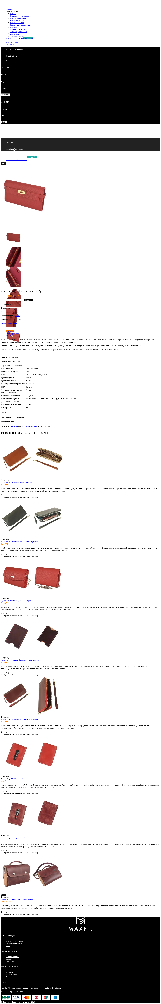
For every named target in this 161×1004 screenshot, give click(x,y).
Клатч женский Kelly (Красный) (17, 160)
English (3, 82)
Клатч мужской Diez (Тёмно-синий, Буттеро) (19, 541)
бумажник (5, 323)
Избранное (10, 977)
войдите (14, 426)
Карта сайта (11, 961)
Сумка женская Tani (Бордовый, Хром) (17, 899)
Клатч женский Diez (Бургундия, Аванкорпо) (20, 719)
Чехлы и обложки (17, 23)
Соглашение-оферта (14, 943)
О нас (8, 945)
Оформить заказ (12, 44)
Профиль (9, 972)
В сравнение (6, 308)
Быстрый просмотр (30, 497)
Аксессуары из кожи (18, 32)
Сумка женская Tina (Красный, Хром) (16, 601)
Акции (8, 959)
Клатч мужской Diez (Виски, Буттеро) (16, 482)
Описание (10, 331)
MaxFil (17, 316)
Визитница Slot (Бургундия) (13, 838)
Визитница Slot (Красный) (12, 778)
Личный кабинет (12, 42)
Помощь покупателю (14, 941)
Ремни (13, 14)
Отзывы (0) (10, 336)
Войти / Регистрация (8, 164)
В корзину (28, 300)
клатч (11, 323)
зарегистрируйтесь (30, 426)
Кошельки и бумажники (20, 16)
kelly (15, 323)
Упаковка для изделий (19, 36)
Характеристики (12, 333)
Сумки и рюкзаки (17, 20)
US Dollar (4, 109)
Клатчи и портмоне (18, 18)
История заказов (12, 974)
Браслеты (14, 27)
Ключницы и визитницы (20, 25)
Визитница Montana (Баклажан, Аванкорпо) (20, 660)
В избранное (6, 304)
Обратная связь (12, 957)
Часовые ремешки (17, 29)
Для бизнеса (15, 34)
